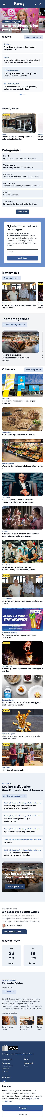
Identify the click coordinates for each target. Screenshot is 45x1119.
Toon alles (22, 211)
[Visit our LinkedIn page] (4, 1082)
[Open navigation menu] (4, 3)
